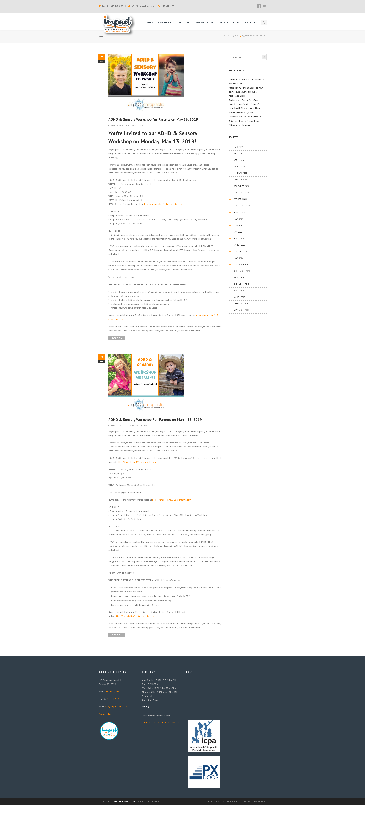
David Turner (137, 125)
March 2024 (239, 167)
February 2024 (241, 173)
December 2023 (241, 186)
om (125, 706)
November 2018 (241, 310)
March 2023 (239, 245)
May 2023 (238, 232)
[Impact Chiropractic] (117, 24)
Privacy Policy (104, 713)
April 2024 (239, 160)
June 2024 (238, 147)
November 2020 (241, 264)
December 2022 (241, 251)
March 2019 (239, 297)
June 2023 (238, 225)
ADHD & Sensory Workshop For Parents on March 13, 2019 (155, 419)
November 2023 (241, 193)
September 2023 (242, 206)
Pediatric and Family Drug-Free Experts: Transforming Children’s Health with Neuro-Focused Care (244, 104)
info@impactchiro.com (142, 6)
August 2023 (240, 212)
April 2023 (239, 238)
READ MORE (117, 338)
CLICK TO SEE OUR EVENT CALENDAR (160, 722)
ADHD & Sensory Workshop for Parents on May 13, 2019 (153, 119)
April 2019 (239, 291)
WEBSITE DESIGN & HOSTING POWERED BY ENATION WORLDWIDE (237, 801)
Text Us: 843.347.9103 (112, 6)
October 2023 (240, 199)
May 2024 (238, 154)
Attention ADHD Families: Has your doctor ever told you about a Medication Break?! (246, 91)
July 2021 (238, 258)
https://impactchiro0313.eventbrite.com (136, 462)
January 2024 (240, 180)
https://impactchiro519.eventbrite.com (163, 204)
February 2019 (241, 304)
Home (226, 36)
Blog (235, 36)
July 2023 (238, 219)
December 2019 (241, 284)
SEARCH (264, 57)
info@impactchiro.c (114, 706)
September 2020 (242, 271)
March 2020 (239, 277)
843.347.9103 (167, 6)
